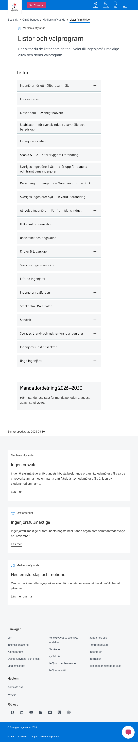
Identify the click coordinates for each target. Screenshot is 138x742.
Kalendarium (15, 651)
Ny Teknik (54, 656)
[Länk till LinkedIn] (22, 712)
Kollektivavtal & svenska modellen (63, 640)
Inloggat (12, 694)
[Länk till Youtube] (31, 712)
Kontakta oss (15, 687)
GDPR (11, 736)
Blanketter (54, 649)
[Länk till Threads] (59, 712)
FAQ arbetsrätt (57, 670)
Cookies (22, 736)
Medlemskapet (16, 665)
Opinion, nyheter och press (24, 658)
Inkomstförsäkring (18, 644)
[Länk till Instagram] (40, 712)
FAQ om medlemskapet (62, 663)
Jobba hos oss (98, 637)
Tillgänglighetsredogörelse (105, 665)
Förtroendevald (99, 644)
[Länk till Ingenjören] (69, 712)
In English (95, 658)
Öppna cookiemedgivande (45, 736)
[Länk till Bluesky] (50, 712)
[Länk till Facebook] (12, 712)
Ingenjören (96, 651)
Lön (10, 637)
